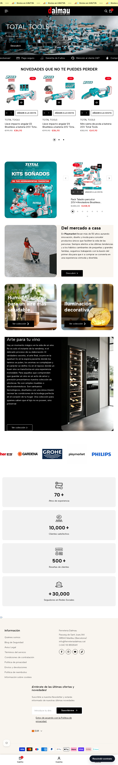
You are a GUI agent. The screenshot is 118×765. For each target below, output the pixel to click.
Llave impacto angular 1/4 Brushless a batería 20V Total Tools (58, 125)
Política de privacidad (16, 662)
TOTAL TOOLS (12, 120)
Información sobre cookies (18, 677)
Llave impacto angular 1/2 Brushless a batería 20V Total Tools (21, 125)
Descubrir (16, 45)
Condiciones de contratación (19, 657)
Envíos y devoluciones (16, 667)
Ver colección (19, 323)
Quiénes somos (12, 637)
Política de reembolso (16, 672)
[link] (31, 307)
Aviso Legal (10, 647)
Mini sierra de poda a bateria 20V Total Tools (95, 125)
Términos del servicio (15, 652)
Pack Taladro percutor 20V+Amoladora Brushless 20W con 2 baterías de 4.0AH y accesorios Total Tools (87, 201)
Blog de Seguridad (14, 642)
